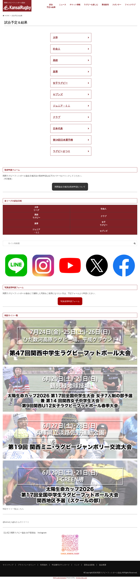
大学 (55, 37)
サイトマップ (8, 565)
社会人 (56, 48)
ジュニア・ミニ (61, 105)
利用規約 (43, 565)
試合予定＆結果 (51, 5)
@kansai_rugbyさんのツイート (16, 522)
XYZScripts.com (81, 578)
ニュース (62, 4)
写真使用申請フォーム (70, 301)
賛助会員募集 (89, 565)
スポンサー (116, 4)
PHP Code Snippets (59, 578)
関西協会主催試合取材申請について (70, 187)
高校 (55, 60)
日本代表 (58, 128)
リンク (76, 565)
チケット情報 (75, 4)
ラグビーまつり (61, 151)
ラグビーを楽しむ (91, 4)
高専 (55, 71)
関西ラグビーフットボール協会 (109, 572)
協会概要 (102, 565)
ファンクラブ (130, 4)
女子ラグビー (60, 82)
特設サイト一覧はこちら (13, 509)
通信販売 (105, 4)
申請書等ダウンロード (61, 565)
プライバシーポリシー (27, 565)
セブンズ (58, 94)
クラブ (56, 117)
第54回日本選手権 (63, 139)
